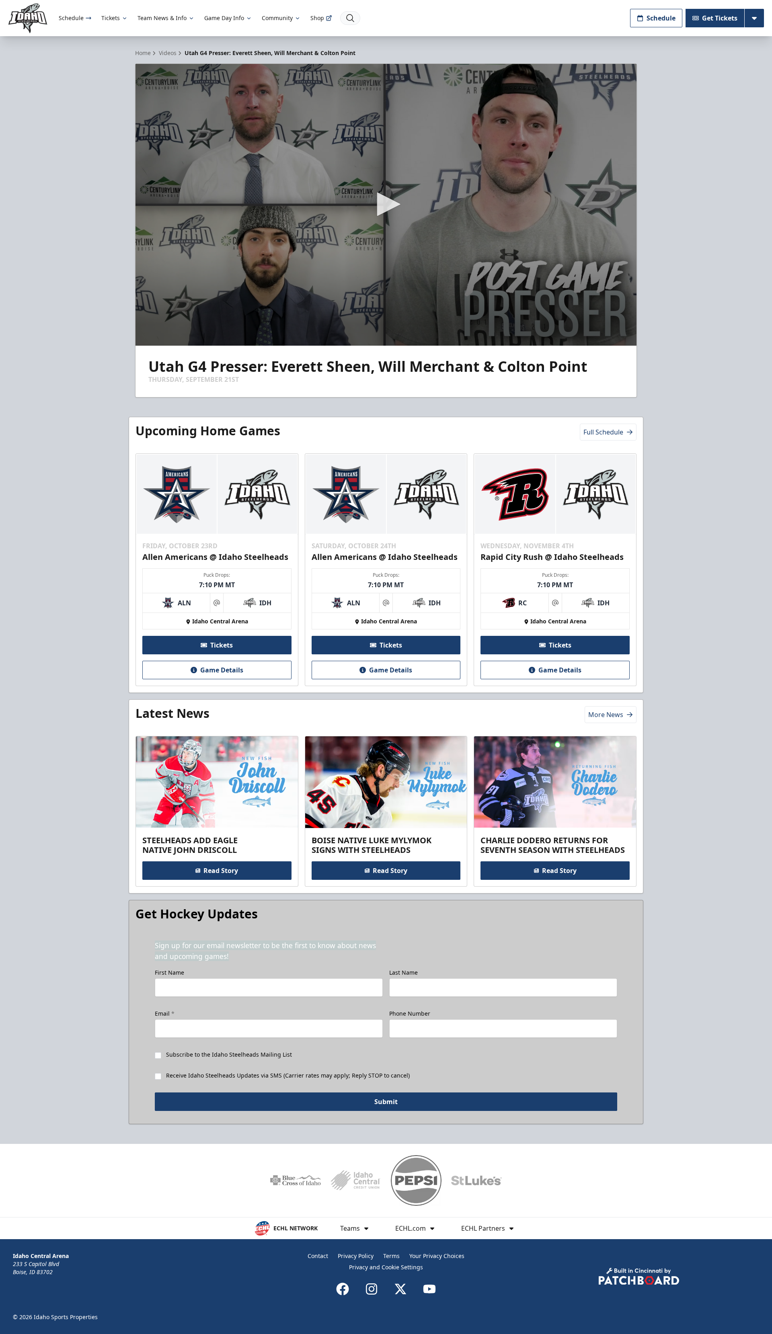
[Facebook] (342, 1289)
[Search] (350, 18)
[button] (386, 204)
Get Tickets (719, 18)
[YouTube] (429, 1289)
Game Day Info (224, 18)
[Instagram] (371, 1289)
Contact (318, 1256)
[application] (386, 205)
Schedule (71, 18)
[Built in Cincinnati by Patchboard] (639, 1276)
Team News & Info (162, 18)
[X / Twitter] (400, 1289)
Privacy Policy (356, 1256)
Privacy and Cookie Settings (386, 1267)
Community (277, 18)
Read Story (220, 870)
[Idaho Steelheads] (27, 18)
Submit (386, 1101)
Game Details (221, 670)
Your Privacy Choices (436, 1256)
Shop (317, 18)
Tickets (110, 18)
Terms (391, 1256)
